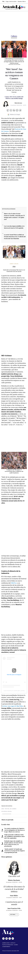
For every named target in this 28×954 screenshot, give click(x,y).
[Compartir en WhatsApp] (17, 110)
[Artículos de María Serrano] (5, 104)
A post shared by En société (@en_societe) (14, 690)
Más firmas (12, 914)
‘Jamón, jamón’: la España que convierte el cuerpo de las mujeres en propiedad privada (14, 850)
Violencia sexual (6, 811)
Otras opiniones (6, 857)
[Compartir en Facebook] (7, 110)
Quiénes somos (6, 943)
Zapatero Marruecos (23, 1)
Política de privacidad (7, 944)
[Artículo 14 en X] (3, 938)
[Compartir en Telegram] (20, 110)
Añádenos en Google (15, 114)
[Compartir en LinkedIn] (14, 110)
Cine (2, 809)
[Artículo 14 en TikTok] (13, 938)
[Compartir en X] (10, 110)
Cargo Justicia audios (11, 1)
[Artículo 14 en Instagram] (6, 938)
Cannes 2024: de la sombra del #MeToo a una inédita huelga (14, 97)
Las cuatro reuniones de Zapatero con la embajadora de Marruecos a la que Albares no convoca (14, 830)
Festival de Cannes (10, 809)
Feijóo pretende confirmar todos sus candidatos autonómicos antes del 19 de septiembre (14, 836)
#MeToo (14, 583)
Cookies (16, 944)
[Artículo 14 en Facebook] (9, 938)
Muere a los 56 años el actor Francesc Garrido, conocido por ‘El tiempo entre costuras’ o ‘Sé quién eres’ (14, 216)
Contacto (12, 943)
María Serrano (18, 103)
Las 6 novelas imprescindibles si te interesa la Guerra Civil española (14, 227)
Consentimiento (6, 946)
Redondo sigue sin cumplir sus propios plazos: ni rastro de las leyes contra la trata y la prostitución (13, 843)
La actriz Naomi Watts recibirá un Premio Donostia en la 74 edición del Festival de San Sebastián (15, 236)
